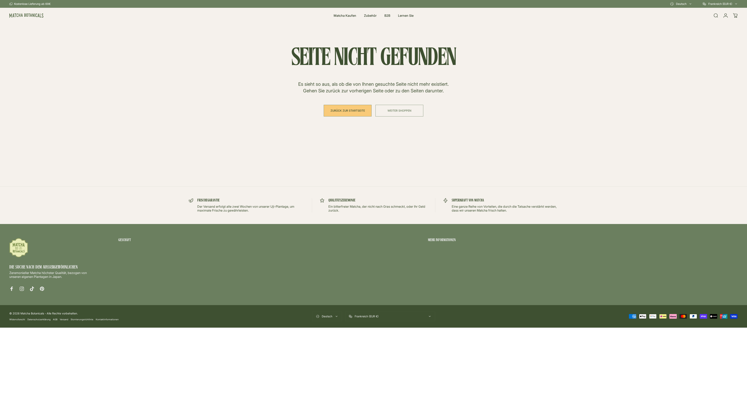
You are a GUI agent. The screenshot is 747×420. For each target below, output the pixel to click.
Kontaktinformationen (107, 319)
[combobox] (681, 4)
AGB (55, 319)
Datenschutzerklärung (39, 319)
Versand (64, 319)
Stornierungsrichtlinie (82, 319)
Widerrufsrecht (17, 319)
